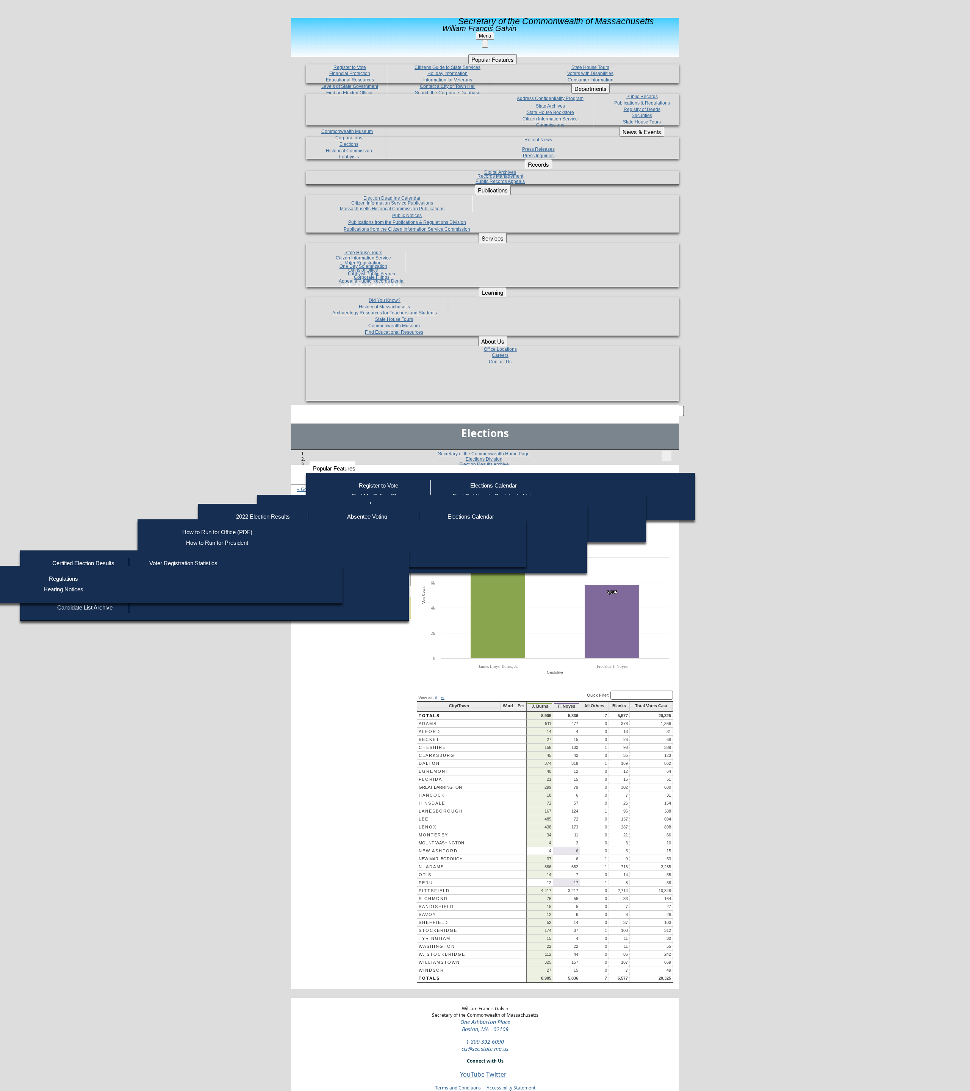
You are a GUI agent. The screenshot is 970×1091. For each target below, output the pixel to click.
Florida (430, 779)
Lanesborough (441, 811)
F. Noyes (566, 706)
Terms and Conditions (458, 1088)
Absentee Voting (367, 516)
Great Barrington (440, 787)
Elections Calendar (493, 485)
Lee (424, 819)
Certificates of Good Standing (371, 284)
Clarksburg (437, 755)
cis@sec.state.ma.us (485, 1048)
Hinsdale (432, 803)
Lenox (427, 827)
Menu (485, 36)
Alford (429, 731)
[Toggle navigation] (666, 456)
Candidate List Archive (85, 607)
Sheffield (433, 922)
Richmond (433, 898)
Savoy (427, 914)
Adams (428, 723)
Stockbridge (438, 930)
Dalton (429, 763)
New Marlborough (441, 859)
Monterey (433, 835)
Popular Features (334, 468)
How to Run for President (217, 542)
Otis (425, 874)
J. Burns (540, 706)
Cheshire (432, 747)
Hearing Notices (63, 589)
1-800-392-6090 (485, 1041)
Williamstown (439, 962)
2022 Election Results (263, 516)
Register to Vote (378, 485)
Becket (429, 739)
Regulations (63, 578)
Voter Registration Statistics (183, 563)
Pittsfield (434, 890)
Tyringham (435, 938)
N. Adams (431, 866)
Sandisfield (436, 906)
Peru (426, 882)
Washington (437, 946)
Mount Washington (441, 843)
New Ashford (438, 851)
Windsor (431, 970)
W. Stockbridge (442, 954)
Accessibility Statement (511, 1088)
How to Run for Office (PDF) (217, 532)
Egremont (434, 771)
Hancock (432, 795)
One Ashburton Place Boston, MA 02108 (485, 1025)
